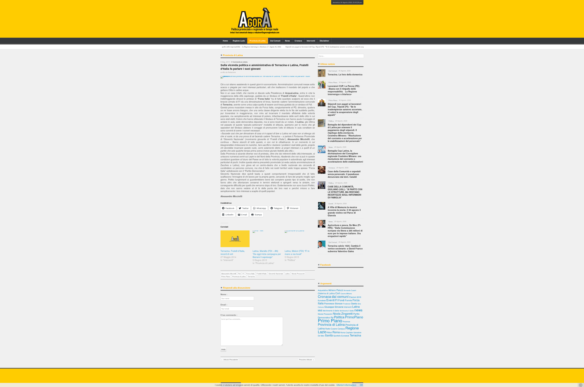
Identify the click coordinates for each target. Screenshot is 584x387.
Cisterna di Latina (326, 293)
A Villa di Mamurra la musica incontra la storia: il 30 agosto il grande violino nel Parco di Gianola (344, 211)
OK (361, 384)
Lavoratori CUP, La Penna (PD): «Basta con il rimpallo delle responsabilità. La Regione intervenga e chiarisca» (344, 90)
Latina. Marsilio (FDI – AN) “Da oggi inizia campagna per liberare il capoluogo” (267, 254)
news (358, 309)
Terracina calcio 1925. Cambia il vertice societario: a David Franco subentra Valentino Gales (345, 248)
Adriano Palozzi (335, 290)
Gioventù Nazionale (276, 273)
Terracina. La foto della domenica (345, 74)
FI (243, 273)
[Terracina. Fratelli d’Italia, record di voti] (235, 238)
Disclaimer (324, 40)
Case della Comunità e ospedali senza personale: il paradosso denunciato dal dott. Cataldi (344, 174)
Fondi (341, 300)
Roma (336, 332)
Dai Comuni (275, 40)
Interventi (311, 40)
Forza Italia (250, 273)
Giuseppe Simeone (333, 306)
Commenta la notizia (240, 62)
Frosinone (346, 304)
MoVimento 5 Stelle (331, 310)
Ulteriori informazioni (346, 384)
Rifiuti (329, 332)
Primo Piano (225, 276)
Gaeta (354, 303)
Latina (287, 273)
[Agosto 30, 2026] (323, 47)
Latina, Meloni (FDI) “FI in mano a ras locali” (297, 252)
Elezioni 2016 (355, 297)
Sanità (329, 335)
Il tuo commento (229, 315)
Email (224, 304)
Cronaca (298, 40)
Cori (337, 293)
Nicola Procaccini (298, 273)
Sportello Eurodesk (341, 335)
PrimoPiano (354, 316)
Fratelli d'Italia (261, 273)
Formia (348, 300)
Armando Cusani (350, 290)
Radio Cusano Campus (335, 328)
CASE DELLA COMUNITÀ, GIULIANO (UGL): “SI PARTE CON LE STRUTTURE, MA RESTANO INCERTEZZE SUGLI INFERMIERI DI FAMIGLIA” (345, 192)
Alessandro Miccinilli (228, 273)
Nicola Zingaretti (343, 313)
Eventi (330, 300)
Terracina (251, 276)
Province (346, 321)
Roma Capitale (346, 332)
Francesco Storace (333, 303)
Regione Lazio (239, 40)
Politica (339, 317)
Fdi (239, 273)
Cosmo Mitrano (346, 293)
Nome (224, 294)
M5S (320, 310)
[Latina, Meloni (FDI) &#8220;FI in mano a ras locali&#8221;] (299, 238)
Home (225, 40)
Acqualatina (323, 290)
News (287, 40)
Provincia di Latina (258, 40)
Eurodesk (322, 300)
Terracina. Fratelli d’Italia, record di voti (233, 252)
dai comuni (340, 296)
